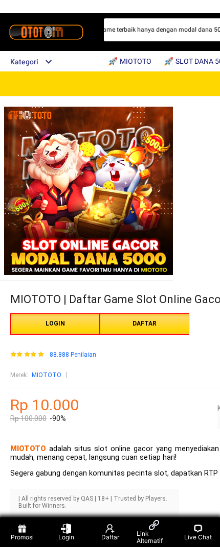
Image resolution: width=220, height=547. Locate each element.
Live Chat (198, 537)
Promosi (22, 537)
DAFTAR (145, 323)
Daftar (110, 537)
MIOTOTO (46, 375)
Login (66, 537)
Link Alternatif (150, 537)
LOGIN (55, 323)
